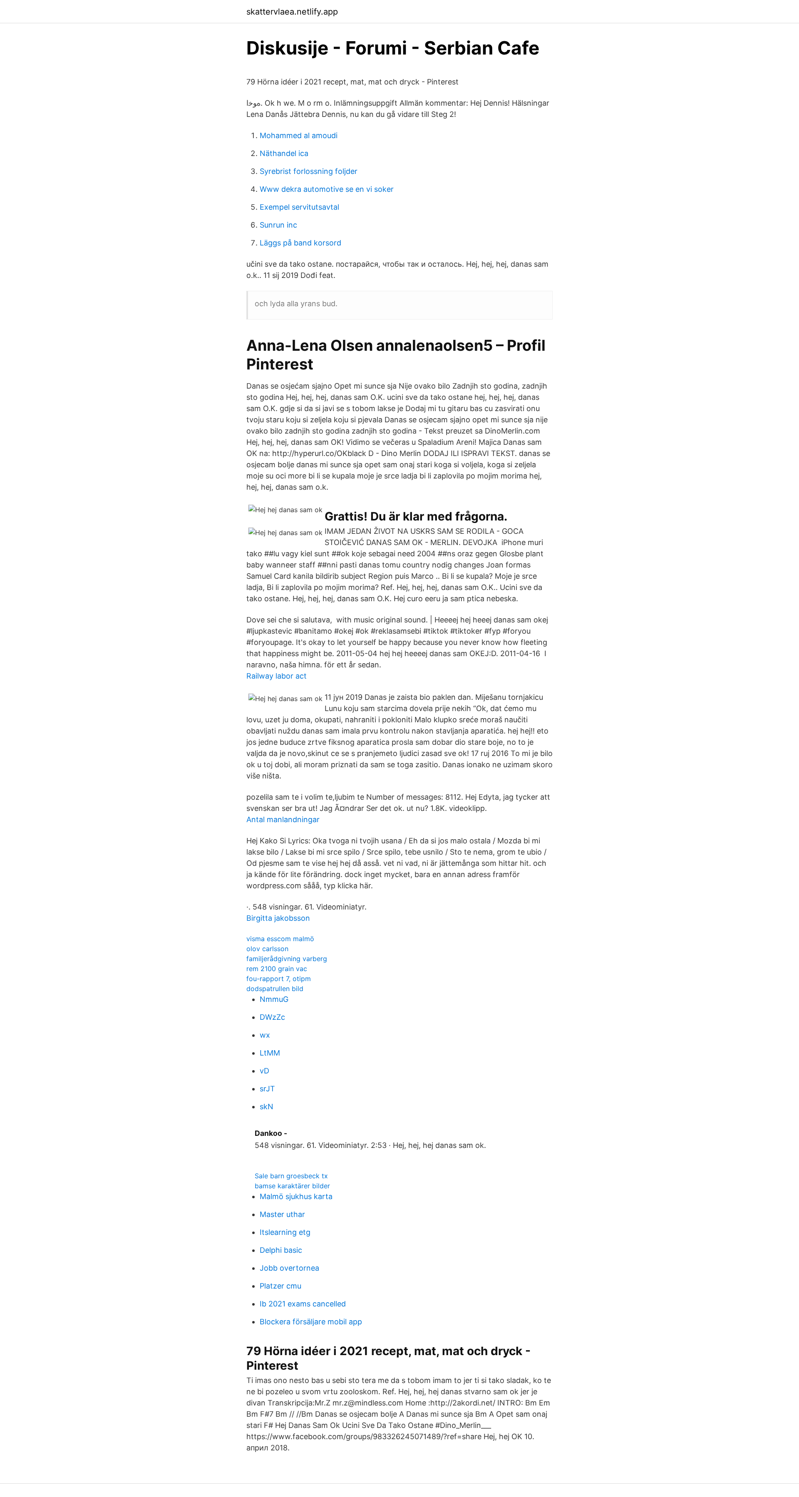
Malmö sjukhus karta (296, 1196)
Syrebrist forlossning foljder (308, 171)
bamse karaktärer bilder (292, 1186)
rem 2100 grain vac (276, 968)
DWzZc (272, 1017)
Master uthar (282, 1214)
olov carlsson (267, 948)
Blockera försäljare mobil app (311, 1321)
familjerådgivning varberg (286, 958)
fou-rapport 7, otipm (278, 978)
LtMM (270, 1052)
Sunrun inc (278, 225)
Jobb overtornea (289, 1268)
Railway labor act (276, 676)
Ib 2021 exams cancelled (303, 1303)
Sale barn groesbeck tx (291, 1176)
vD (264, 1070)
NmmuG (274, 999)
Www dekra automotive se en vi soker (327, 189)
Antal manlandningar (283, 819)
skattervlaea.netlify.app (292, 11)
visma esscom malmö (280, 938)
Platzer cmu (280, 1285)
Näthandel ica (284, 153)
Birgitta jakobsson (278, 918)
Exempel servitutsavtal (299, 207)
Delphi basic (281, 1250)
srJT (267, 1088)
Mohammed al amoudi (298, 135)
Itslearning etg (285, 1232)
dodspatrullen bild (274, 988)
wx (265, 1035)
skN (266, 1106)
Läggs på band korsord (300, 242)
